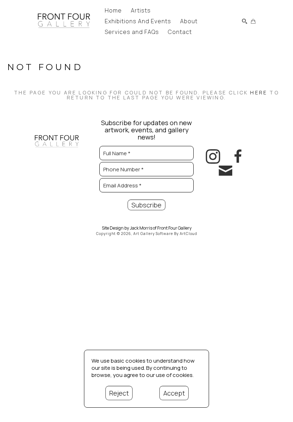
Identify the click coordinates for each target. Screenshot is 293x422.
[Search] (244, 21)
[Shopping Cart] (253, 21)
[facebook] (238, 156)
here (258, 92)
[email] (225, 171)
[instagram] (213, 156)
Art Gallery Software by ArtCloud (165, 233)
